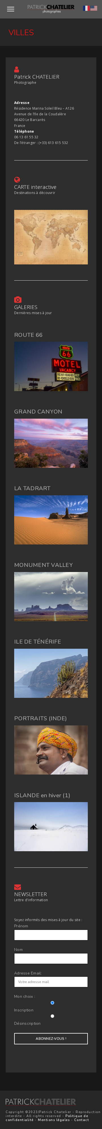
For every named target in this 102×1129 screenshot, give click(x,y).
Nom (18, 949)
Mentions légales (54, 1120)
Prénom (21, 926)
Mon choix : (24, 996)
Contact (81, 1120)
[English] (94, 8)
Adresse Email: (28, 973)
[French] (86, 8)
